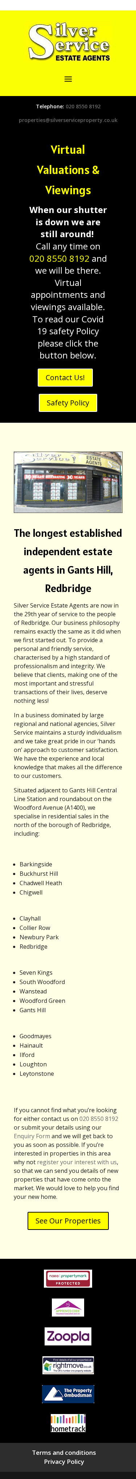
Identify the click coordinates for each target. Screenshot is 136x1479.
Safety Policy (68, 403)
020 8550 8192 (83, 106)
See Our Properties (68, 1221)
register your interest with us (77, 1162)
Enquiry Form (32, 1136)
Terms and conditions (64, 1452)
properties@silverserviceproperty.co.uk (68, 120)
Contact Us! (65, 377)
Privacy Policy (64, 1461)
